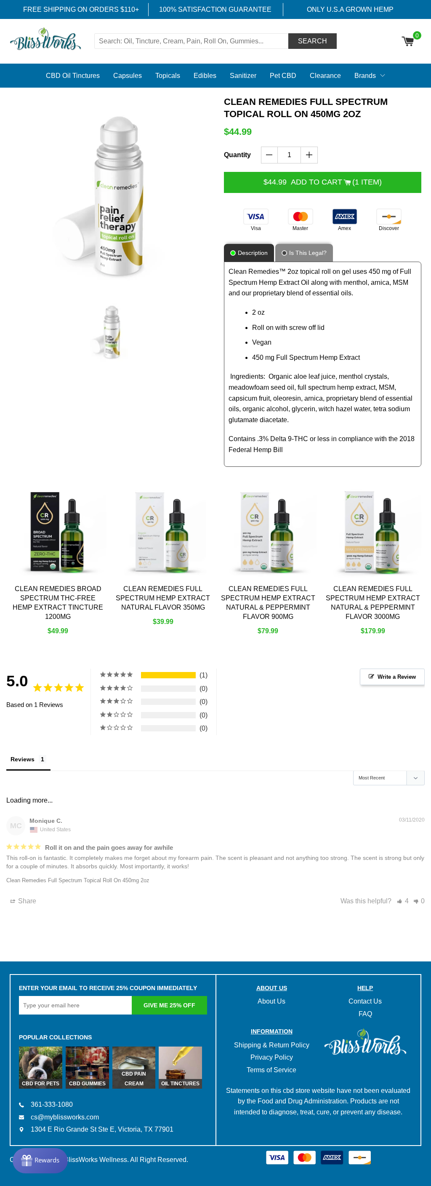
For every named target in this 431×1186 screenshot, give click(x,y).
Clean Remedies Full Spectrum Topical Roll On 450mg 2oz (77, 880)
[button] (402, 901)
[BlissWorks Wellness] (51, 39)
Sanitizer (243, 75)
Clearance (325, 75)
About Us (271, 1001)
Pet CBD (283, 75)
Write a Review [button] (397, 677)
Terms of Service (271, 1070)
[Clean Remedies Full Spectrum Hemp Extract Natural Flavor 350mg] (162, 532)
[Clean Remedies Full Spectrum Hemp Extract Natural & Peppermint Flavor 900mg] (268, 532)
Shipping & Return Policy (271, 1045)
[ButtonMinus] (269, 155)
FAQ (365, 1013)
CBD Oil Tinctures (73, 75)
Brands (365, 75)
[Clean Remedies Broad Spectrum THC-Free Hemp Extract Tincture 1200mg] (58, 532)
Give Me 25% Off (169, 1005)
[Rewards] (40, 1160)
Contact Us (365, 1001)
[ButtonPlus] (309, 155)
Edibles (205, 75)
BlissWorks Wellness (95, 1159)
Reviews (23, 759)
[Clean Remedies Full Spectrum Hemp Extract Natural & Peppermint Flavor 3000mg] (373, 532)
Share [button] (26, 901)
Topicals (167, 75)
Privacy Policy (271, 1057)
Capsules (127, 75)
